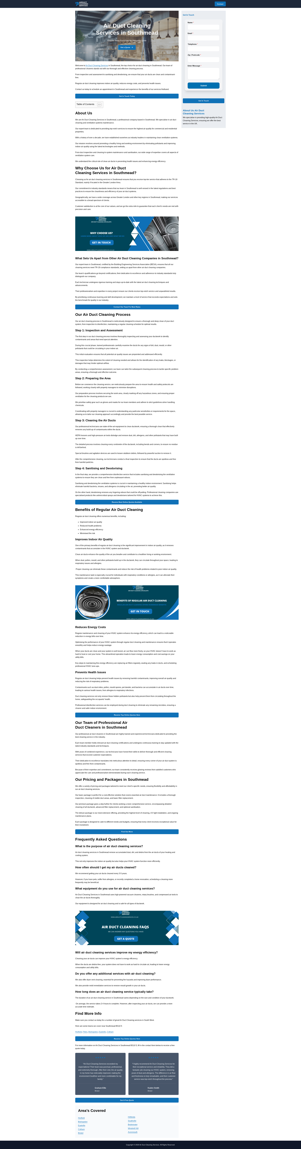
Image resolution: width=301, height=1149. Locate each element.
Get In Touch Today (127, 96)
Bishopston (93, 1032)
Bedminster (132, 1125)
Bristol (80, 1133)
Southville (132, 1121)
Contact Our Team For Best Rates (127, 307)
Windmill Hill (133, 1128)
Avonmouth (132, 1132)
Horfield (78, 1032)
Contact (220, 4)
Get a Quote (125, 47)
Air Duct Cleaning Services (96, 66)
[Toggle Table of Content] (98, 105)
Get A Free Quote (127, 1100)
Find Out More (127, 832)
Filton (85, 1032)
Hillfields (131, 1117)
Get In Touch (203, 101)
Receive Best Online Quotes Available (127, 502)
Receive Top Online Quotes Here (127, 715)
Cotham (110, 1032)
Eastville (102, 1032)
